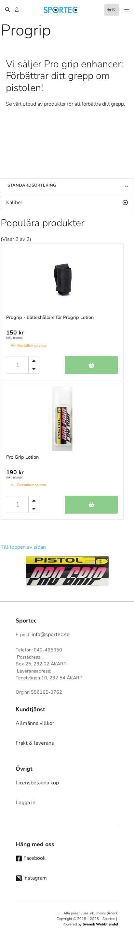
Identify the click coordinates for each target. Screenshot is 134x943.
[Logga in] (17, 10)
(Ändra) (112, 913)
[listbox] (67, 185)
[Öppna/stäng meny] (126, 10)
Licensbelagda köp (37, 782)
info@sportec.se (51, 634)
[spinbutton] (18, 365)
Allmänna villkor (35, 723)
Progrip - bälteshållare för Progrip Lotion (50, 317)
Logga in (25, 802)
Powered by (90, 924)
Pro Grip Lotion (22, 457)
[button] (129, 185)
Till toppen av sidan (23, 547)
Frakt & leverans (35, 743)
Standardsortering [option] (31, 185)
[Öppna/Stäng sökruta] (7, 9)
